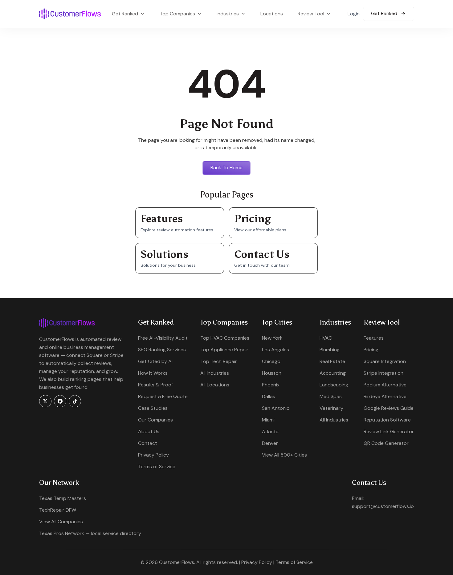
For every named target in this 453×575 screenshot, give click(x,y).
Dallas (268, 396)
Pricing (371, 349)
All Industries (214, 373)
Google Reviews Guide (389, 408)
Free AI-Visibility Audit (163, 338)
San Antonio (276, 408)
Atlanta (270, 431)
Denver (270, 443)
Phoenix (271, 384)
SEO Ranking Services (162, 349)
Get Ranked (384, 13)
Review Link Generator (389, 431)
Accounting (333, 373)
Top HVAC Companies (224, 338)
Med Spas (331, 396)
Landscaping (334, 384)
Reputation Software (387, 420)
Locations (271, 13)
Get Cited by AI (155, 361)
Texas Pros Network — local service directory (90, 533)
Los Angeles (275, 349)
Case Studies (153, 408)
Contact (147, 443)
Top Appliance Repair (224, 349)
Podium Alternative (385, 384)
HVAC (326, 338)
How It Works (153, 373)
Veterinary (331, 408)
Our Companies (155, 420)
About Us (148, 431)
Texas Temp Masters (62, 498)
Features (374, 338)
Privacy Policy (153, 455)
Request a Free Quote (163, 396)
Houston (271, 373)
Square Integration (385, 361)
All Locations (214, 384)
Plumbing (330, 349)
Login (354, 13)
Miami (268, 420)
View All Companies (61, 521)
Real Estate (332, 361)
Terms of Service (156, 466)
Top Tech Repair (218, 361)
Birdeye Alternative (385, 396)
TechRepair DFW (57, 510)
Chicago (271, 361)
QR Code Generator (386, 443)
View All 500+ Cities (284, 455)
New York (272, 338)
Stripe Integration (383, 373)
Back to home (226, 167)
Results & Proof (155, 384)
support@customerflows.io (383, 506)
